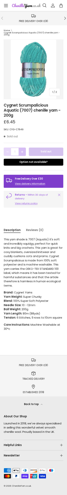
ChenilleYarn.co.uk (21, 485)
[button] (61, 5)
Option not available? (33, 162)
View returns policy (26, 203)
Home (7, 30)
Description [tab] (12, 230)
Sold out (46, 151)
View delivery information (30, 183)
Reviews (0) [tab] (34, 230)
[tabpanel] (33, 284)
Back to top (31, 404)
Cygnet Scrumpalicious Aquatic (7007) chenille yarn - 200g (32, 34)
